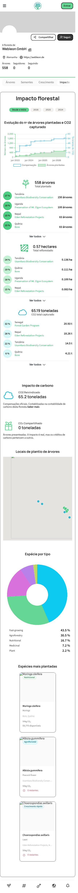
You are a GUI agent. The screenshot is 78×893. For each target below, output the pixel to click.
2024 (60, 109)
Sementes (27, 82)
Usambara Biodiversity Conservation (34, 196)
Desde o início (19, 109)
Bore (17, 226)
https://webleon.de (34, 57)
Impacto (65, 82)
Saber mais (33, 405)
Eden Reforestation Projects (29, 216)
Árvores (10, 82)
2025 (48, 109)
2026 (35, 109)
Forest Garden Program (27, 324)
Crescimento (46, 82)
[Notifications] (67, 886)
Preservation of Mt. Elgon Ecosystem (34, 206)
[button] (38, 500)
